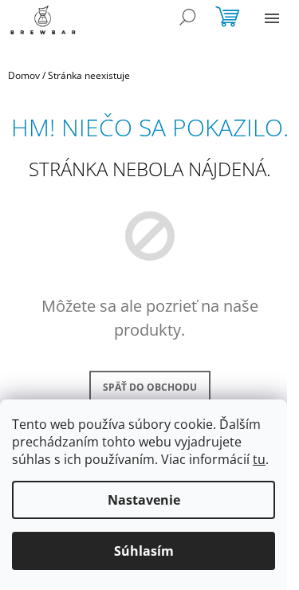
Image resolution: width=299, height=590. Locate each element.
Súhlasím (144, 551)
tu (259, 459)
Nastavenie (144, 500)
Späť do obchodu (150, 387)
